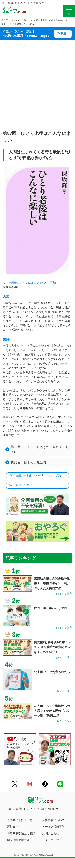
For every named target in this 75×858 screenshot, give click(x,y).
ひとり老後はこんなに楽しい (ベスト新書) (29, 282)
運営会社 (12, 826)
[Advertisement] (37, 89)
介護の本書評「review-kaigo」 (49, 20)
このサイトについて (19, 820)
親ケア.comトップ (10, 20)
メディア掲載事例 (53, 826)
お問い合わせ (50, 833)
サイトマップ (50, 840)
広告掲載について (53, 820)
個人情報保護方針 (18, 840)
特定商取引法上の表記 (21, 833)
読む (26, 20)
